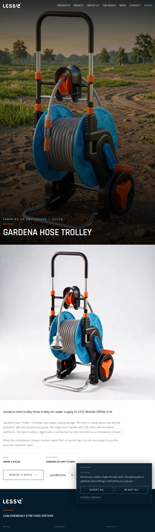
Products (64, 5)
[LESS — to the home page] (13, 501)
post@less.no (58, 475)
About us (93, 5)
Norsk (148, 5)
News (122, 5)
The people (109, 5)
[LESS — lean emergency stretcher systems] (12, 5)
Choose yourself (90, 497)
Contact (135, 5)
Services (78, 5)
